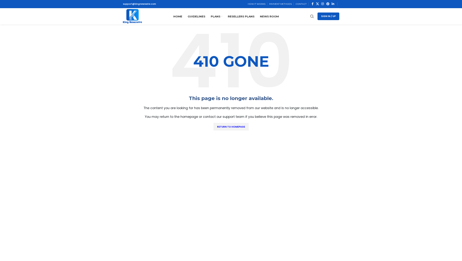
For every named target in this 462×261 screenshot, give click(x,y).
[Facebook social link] (312, 4)
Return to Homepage (231, 127)
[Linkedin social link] (332, 4)
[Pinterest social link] (327, 4)
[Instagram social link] (322, 4)
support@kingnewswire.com (139, 3)
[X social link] (317, 4)
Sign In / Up (328, 16)
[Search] (312, 16)
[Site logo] (132, 16)
